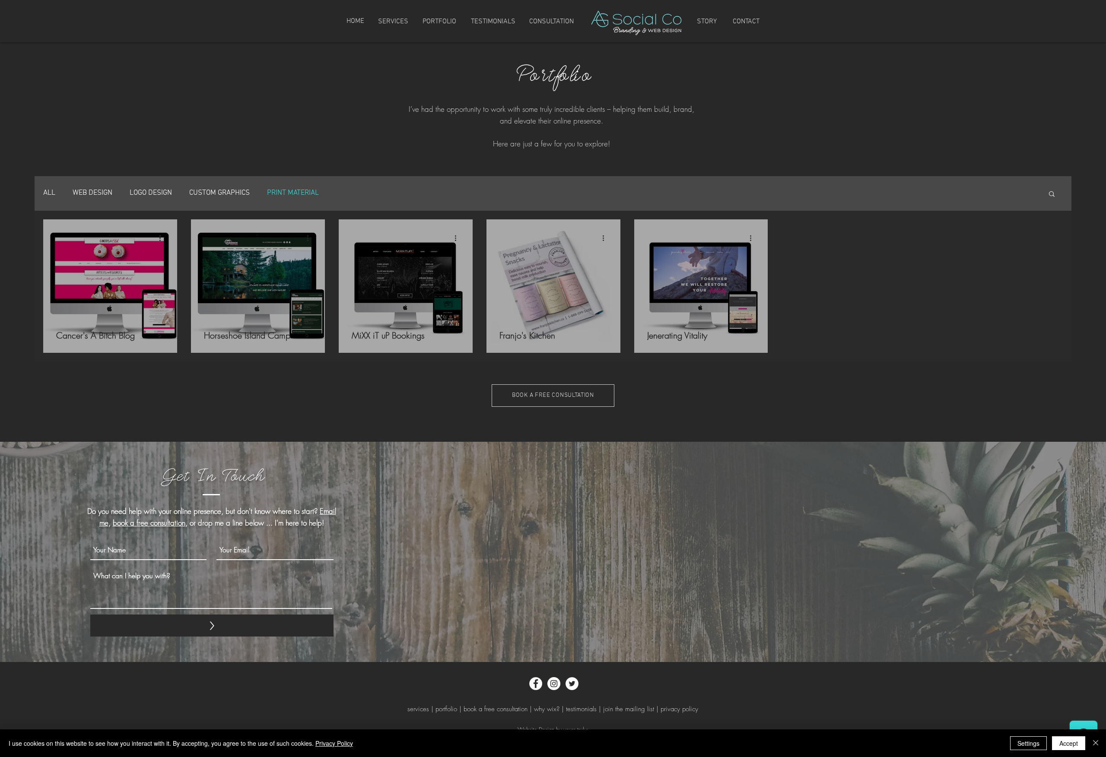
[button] (1052, 194)
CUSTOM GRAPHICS (219, 193)
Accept (1068, 743)
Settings (1028, 743)
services (418, 709)
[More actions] (163, 238)
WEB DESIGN (92, 193)
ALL (49, 193)
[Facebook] (535, 683)
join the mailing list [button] (628, 709)
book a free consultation (149, 523)
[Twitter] (572, 683)
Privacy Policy (334, 743)
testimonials (581, 709)
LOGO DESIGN (151, 193)
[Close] (1095, 743)
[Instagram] (553, 683)
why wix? (546, 709)
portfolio (446, 709)
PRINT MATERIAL (293, 193)
